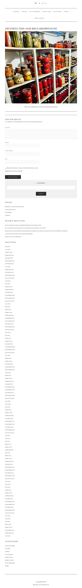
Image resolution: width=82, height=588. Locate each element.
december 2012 (9, 530)
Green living (46, 11)
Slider (7, 566)
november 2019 (10, 367)
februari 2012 (9, 533)
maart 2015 (8, 458)
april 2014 (8, 490)
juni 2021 (8, 332)
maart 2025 (8, 252)
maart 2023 (8, 286)
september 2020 (10, 349)
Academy (16, 11)
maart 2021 (8, 341)
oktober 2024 (9, 263)
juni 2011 (8, 536)
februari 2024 (9, 269)
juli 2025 (7, 249)
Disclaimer (8, 212)
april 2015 (8, 455)
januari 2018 (9, 418)
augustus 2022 (9, 301)
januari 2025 (9, 258)
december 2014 (9, 467)
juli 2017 (7, 435)
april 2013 (8, 524)
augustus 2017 (9, 433)
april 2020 (8, 358)
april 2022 (8, 309)
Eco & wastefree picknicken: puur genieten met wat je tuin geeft (25, 228)
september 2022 (10, 298)
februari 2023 (9, 289)
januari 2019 (9, 384)
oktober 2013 (9, 507)
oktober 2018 (9, 392)
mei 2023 (7, 284)
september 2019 (10, 369)
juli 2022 (7, 304)
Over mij (7, 215)
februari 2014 (9, 496)
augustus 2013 (9, 513)
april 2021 (8, 338)
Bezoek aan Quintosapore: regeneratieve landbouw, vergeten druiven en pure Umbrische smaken (36, 231)
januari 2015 (9, 464)
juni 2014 (8, 484)
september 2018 (10, 395)
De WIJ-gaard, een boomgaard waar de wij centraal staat (23, 225)
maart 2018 (8, 412)
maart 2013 (8, 527)
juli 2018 (7, 401)
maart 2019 (8, 378)
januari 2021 (9, 344)
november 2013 (10, 504)
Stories (66, 11)
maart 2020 (8, 361)
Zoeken (41, 193)
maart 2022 (8, 312)
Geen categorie (10, 546)
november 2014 (10, 470)
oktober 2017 (9, 427)
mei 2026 (7, 246)
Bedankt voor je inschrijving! (14, 206)
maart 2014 (8, 493)
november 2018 (10, 390)
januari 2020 (9, 364)
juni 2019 (8, 372)
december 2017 (9, 421)
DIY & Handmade (34, 11)
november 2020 (10, 347)
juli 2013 (7, 516)
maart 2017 (8, 447)
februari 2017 (9, 450)
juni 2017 (8, 438)
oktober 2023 (9, 272)
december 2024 (9, 261)
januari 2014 (9, 498)
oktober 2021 (9, 324)
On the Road (57, 11)
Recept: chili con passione (13, 236)
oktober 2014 (9, 473)
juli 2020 (7, 355)
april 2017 (8, 444)
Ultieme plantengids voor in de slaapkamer (19, 234)
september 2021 (10, 327)
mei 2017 (7, 441)
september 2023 (10, 275)
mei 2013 (7, 521)
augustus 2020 (9, 352)
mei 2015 (7, 453)
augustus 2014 (9, 478)
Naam (7, 142)
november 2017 (10, 424)
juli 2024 (7, 266)
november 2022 (10, 295)
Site (6, 159)
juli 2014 (7, 481)
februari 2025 (9, 255)
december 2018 (9, 387)
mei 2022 (7, 306)
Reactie (7, 127)
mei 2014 (7, 487)
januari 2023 (9, 292)
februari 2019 (9, 381)
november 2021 (10, 321)
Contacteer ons (10, 209)
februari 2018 (9, 415)
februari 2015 (9, 461)
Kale (34, 584)
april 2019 (8, 375)
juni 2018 (8, 404)
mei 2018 (7, 407)
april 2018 (8, 410)
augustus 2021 (9, 329)
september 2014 (10, 475)
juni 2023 (8, 281)
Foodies (24, 11)
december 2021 (9, 318)
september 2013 (10, 510)
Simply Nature (39, 18)
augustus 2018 (9, 398)
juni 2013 (8, 519)
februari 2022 (9, 315)
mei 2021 (7, 335)
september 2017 (10, 430)
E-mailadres (9, 150)
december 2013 (9, 501)
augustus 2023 (9, 278)
